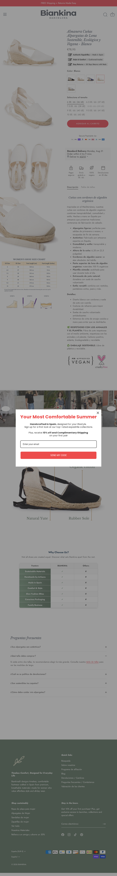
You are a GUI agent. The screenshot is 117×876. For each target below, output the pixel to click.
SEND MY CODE (58, 455)
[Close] (97, 412)
